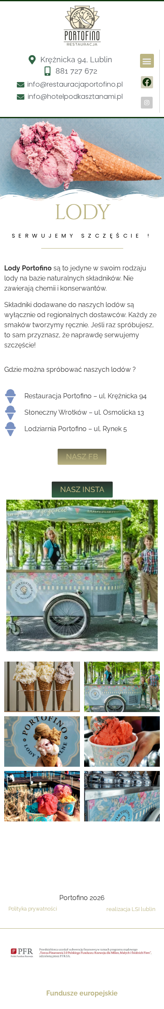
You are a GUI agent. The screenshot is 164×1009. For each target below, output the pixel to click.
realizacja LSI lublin (131, 909)
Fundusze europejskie (82, 993)
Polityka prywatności (32, 909)
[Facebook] (147, 82)
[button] (147, 61)
